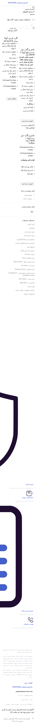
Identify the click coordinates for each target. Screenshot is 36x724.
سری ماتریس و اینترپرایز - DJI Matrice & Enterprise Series (22, 274)
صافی (31, 211)
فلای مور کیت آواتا (27, 167)
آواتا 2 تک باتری (28, 107)
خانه (33, 19)
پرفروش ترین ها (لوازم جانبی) (25, 243)
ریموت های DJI (30, 254)
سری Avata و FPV (28, 258)
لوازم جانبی (31, 286)
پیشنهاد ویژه (31, 247)
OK (6, 4)
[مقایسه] (32, 45)
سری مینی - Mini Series (27, 279)
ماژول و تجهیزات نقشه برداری (25, 290)
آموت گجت (31, 224)
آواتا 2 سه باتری (28, 111)
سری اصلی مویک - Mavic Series (24, 262)
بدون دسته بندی (30, 232)
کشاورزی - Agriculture (27, 282)
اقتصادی (32, 228)
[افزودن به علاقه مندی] (32, 116)
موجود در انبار (27, 198)
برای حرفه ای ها (29, 235)
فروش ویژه (28, 195)
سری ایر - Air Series (28, 265)
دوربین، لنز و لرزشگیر (28, 250)
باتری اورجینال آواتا (27, 170)
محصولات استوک (29, 294)
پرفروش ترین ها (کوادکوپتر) (26, 239)
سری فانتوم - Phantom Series (25, 269)
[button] (27, 121)
